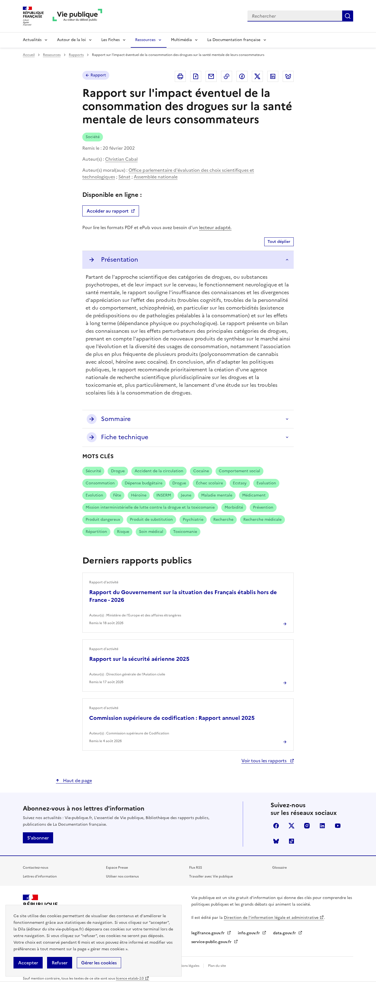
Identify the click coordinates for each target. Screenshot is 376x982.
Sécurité (93, 471)
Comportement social (239, 471)
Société (93, 137)
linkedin (322, 825)
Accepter (28, 962)
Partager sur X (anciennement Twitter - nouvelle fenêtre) (257, 76)
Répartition (96, 532)
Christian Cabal (121, 159)
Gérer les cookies (99, 962)
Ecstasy (240, 483)
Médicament (254, 495)
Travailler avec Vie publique (211, 876)
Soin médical (151, 532)
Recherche (223, 519)
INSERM (163, 495)
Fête (117, 495)
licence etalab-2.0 (130, 978)
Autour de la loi (71, 40)
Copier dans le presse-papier (226, 76)
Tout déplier (279, 242)
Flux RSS (195, 867)
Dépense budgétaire (143, 483)
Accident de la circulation (159, 471)
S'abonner (38, 838)
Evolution (94, 495)
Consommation (100, 483)
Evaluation (266, 483)
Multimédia (181, 40)
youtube (337, 825)
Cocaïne (201, 471)
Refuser (59, 962)
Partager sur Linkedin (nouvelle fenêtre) (272, 76)
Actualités (32, 40)
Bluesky (276, 841)
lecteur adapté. (215, 227)
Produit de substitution (151, 519)
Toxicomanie (185, 532)
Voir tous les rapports (264, 760)
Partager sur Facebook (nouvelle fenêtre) (241, 76)
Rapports (76, 54)
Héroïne (138, 495)
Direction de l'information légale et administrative (271, 918)
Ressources (145, 40)
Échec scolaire (209, 483)
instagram (306, 825)
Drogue (118, 471)
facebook (276, 825)
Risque (123, 532)
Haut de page (77, 780)
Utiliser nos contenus (122, 876)
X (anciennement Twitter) (291, 825)
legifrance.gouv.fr (208, 933)
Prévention (263, 507)
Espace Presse (117, 867)
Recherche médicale (262, 519)
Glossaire (279, 867)
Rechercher (347, 16)
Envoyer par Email (211, 76)
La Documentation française (233, 40)
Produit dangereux (103, 519)
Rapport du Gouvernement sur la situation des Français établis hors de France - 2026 (183, 596)
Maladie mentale (216, 495)
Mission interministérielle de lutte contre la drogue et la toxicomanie (150, 507)
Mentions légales (186, 965)
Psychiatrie (193, 519)
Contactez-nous (35, 867)
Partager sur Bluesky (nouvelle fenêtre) (288, 76)
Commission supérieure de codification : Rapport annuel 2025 (172, 718)
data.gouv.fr (285, 933)
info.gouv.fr (249, 933)
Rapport (98, 75)
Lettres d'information (40, 876)
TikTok (291, 841)
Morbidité (234, 507)
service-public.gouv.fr (212, 942)
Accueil (29, 54)
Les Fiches (110, 40)
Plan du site (217, 965)
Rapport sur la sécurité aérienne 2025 (139, 659)
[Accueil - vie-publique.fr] (77, 16)
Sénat (124, 176)
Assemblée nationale (156, 176)
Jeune (186, 495)
